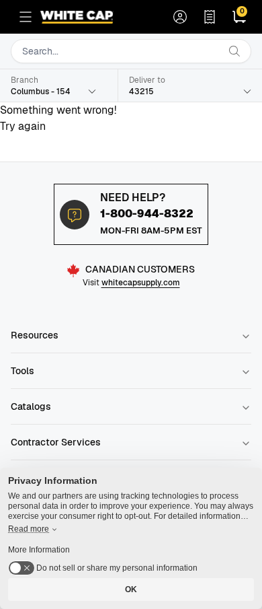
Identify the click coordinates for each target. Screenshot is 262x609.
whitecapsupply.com (140, 282)
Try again (23, 126)
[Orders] (210, 17)
